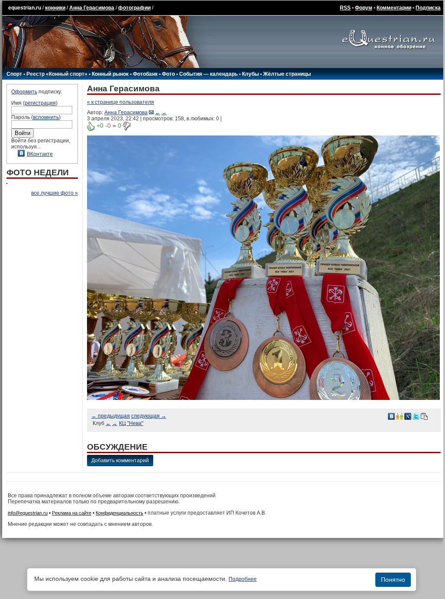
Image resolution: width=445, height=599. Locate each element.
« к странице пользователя (120, 102)
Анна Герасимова (91, 8)
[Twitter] (416, 416)
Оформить (24, 92)
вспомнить (46, 117)
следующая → (148, 416)
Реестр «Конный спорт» (56, 74)
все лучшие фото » (54, 193)
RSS (345, 8)
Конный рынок (110, 74)
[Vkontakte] (391, 416)
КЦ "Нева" (131, 423)
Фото (168, 74)
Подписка (428, 8)
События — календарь (208, 74)
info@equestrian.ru (28, 512)
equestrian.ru (24, 8)
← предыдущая (110, 416)
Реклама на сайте (71, 512)
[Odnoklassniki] (399, 416)
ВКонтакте (40, 154)
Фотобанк (145, 74)
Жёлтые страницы (287, 74)
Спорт (14, 74)
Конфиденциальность (119, 512)
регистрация (40, 103)
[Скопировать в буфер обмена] (424, 416)
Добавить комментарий (120, 460)
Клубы (250, 74)
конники (55, 8)
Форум (363, 8)
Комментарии (394, 8)
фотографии (134, 8)
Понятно (393, 579)
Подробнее (243, 579)
